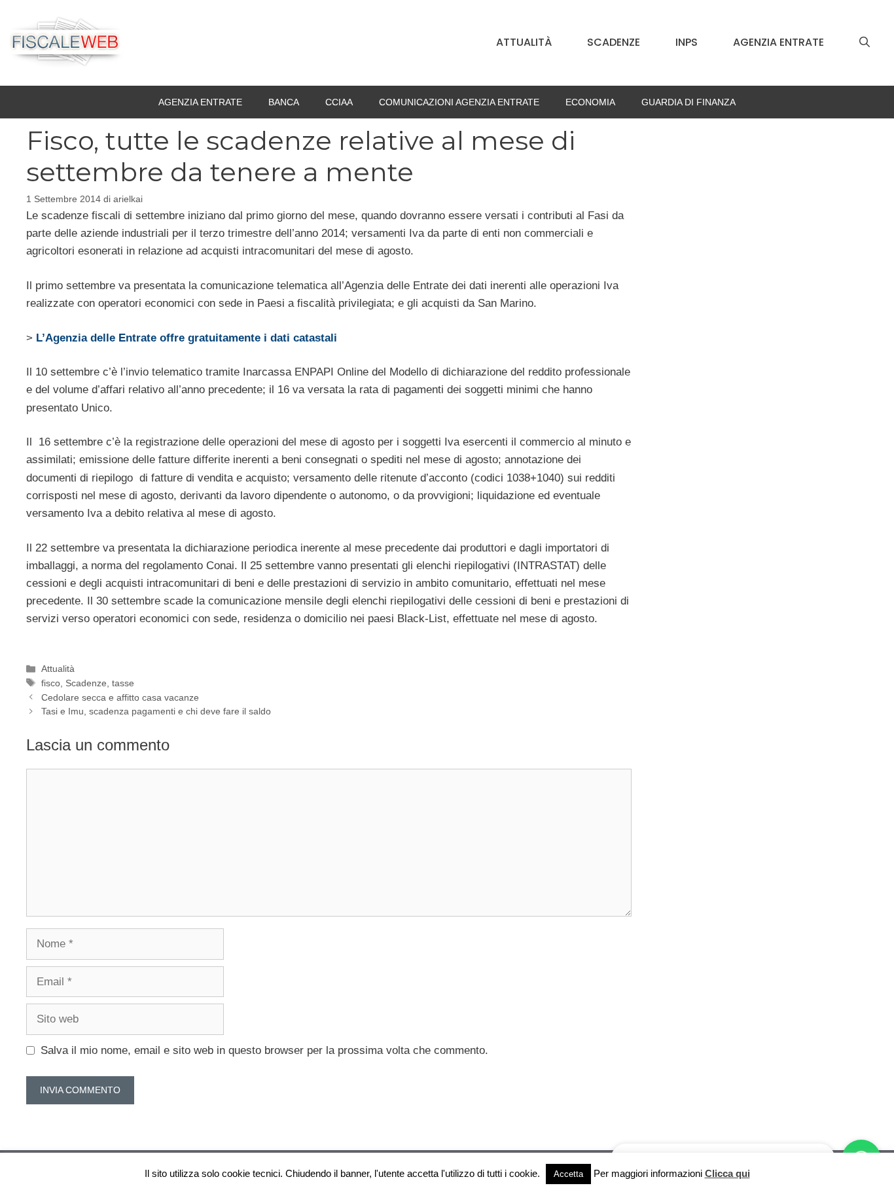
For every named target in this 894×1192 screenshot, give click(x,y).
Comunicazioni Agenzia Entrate (459, 102)
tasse (123, 683)
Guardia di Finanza (688, 102)
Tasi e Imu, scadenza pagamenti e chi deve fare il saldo (156, 711)
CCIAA (339, 102)
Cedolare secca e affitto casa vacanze (120, 697)
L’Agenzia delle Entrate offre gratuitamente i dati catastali (186, 338)
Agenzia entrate (778, 42)
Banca (283, 102)
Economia (590, 102)
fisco (50, 683)
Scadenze (613, 42)
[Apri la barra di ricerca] (864, 42)
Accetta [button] (568, 1174)
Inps (686, 42)
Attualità (524, 42)
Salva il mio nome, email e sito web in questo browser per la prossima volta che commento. (264, 1050)
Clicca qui (727, 1173)
